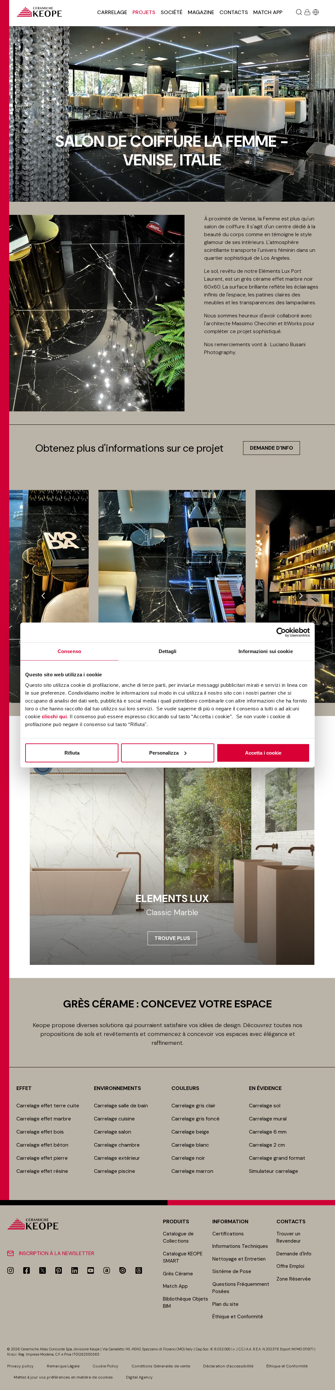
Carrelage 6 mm (268, 1131)
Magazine (201, 12)
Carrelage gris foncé (195, 1118)
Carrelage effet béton (42, 1144)
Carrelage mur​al (268, 1118)
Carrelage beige (190, 1131)
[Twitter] (42, 1270)
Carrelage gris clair (193, 1105)
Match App (267, 12)
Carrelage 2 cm (267, 1144)
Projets (143, 12)
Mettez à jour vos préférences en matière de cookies (63, 1377)
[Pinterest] (58, 1270)
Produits (176, 1221)
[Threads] (138, 1270)
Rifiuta (71, 752)
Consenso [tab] (69, 651)
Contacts (234, 12)
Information (230, 1221)
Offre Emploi (290, 1266)
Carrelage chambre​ (117, 1144)
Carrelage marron (192, 1171)
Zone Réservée (293, 1279)
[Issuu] (122, 1270)
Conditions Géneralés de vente (161, 1366)
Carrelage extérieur (117, 1158)
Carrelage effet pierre (42, 1158)
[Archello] (106, 1270)
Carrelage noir (188, 1158)
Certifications (228, 1233)
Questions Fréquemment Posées (240, 1288)
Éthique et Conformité (237, 1316)
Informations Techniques (240, 1246)
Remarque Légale (63, 1366)
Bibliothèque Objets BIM (185, 1303)
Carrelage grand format (277, 1158)
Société (172, 12)
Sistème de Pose (231, 1271)
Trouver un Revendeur (288, 1237)
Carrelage (112, 12)
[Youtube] (90, 1270)
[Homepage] (39, 12)
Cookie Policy (105, 1366)
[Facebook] (26, 1270)
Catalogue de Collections (178, 1237)
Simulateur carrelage (273, 1171)
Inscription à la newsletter (56, 1253)
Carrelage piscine (114, 1171)
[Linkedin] (74, 1270)
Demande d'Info (293, 1253)
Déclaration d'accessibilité (228, 1366)
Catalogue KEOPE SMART (183, 1257)
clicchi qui (54, 716)
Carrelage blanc (190, 1144)
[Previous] (43, 596)
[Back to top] (327, 1382)
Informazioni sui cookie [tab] (265, 651)
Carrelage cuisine (114, 1118)
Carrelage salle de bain (121, 1105)
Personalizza (164, 752)
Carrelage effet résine (42, 1171)
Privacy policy (20, 1366)
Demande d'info (271, 447)
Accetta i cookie (263, 752)
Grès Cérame (178, 1273)
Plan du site (225, 1304)
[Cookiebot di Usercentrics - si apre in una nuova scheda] (281, 632)
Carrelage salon (112, 1131)
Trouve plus (172, 938)
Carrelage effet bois (40, 1131)
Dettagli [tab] (168, 651)
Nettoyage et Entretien (239, 1259)
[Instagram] (10, 1270)
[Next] (301, 596)
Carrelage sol (264, 1105)
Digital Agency (139, 1377)
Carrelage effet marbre (43, 1118)
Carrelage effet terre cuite (47, 1105)
